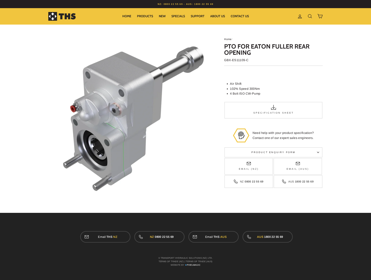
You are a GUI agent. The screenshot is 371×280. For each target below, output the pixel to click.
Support (197, 16)
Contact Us (240, 16)
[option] (185, 4)
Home (126, 16)
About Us (217, 16)
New (162, 16)
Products (145, 16)
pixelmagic (193, 265)
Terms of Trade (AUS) (199, 261)
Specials (178, 16)
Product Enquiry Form (273, 152)
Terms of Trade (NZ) (171, 261)
